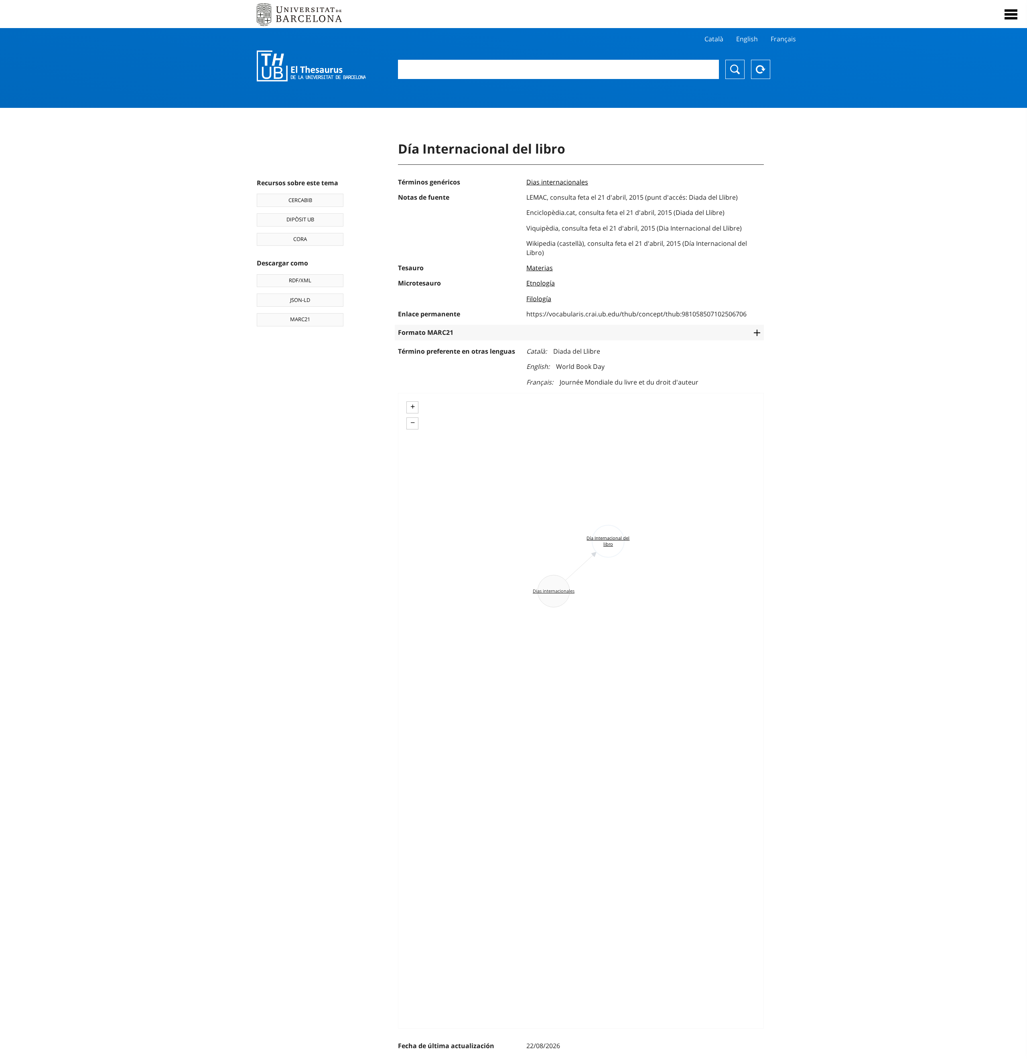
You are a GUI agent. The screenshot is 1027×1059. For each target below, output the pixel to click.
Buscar (735, 69)
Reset (760, 69)
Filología (538, 298)
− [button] (412, 422)
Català (713, 38)
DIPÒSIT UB (300, 219)
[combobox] (558, 69)
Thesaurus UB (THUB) (311, 66)
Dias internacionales (557, 182)
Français (783, 38)
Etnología (540, 283)
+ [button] (412, 406)
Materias (539, 267)
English (747, 38)
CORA (300, 239)
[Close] (1011, 14)
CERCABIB (300, 200)
